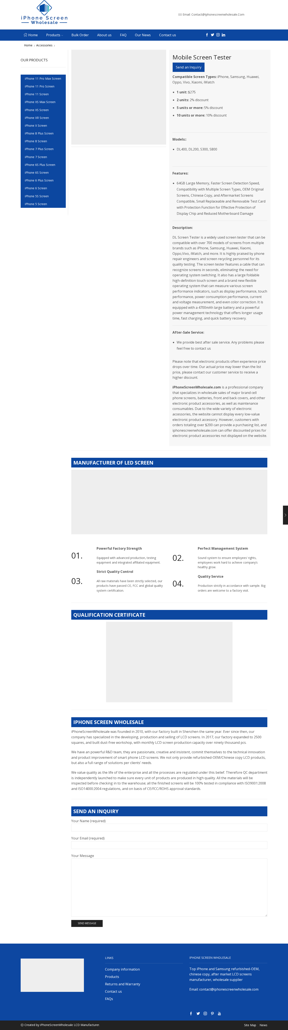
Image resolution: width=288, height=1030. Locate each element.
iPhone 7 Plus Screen (39, 149)
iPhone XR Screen (37, 118)
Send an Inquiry (188, 67)
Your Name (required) (88, 821)
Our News (143, 35)
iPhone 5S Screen (37, 196)
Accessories (44, 45)
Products (53, 35)
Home (33, 35)
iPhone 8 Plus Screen (39, 133)
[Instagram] (218, 35)
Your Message (82, 855)
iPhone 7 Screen (36, 157)
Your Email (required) (88, 838)
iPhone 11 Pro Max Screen (43, 79)
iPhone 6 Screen (36, 188)
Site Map (250, 1025)
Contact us (167, 35)
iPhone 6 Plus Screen (39, 180)
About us (104, 35)
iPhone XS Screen (37, 110)
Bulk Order (80, 35)
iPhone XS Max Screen (40, 102)
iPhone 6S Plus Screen (40, 165)
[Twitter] (212, 35)
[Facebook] (207, 35)
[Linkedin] (223, 35)
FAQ (123, 35)
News (263, 1025)
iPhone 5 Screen (36, 204)
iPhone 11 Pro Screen (39, 86)
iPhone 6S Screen (37, 173)
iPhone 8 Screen (36, 141)
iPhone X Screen (36, 126)
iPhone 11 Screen (37, 94)
